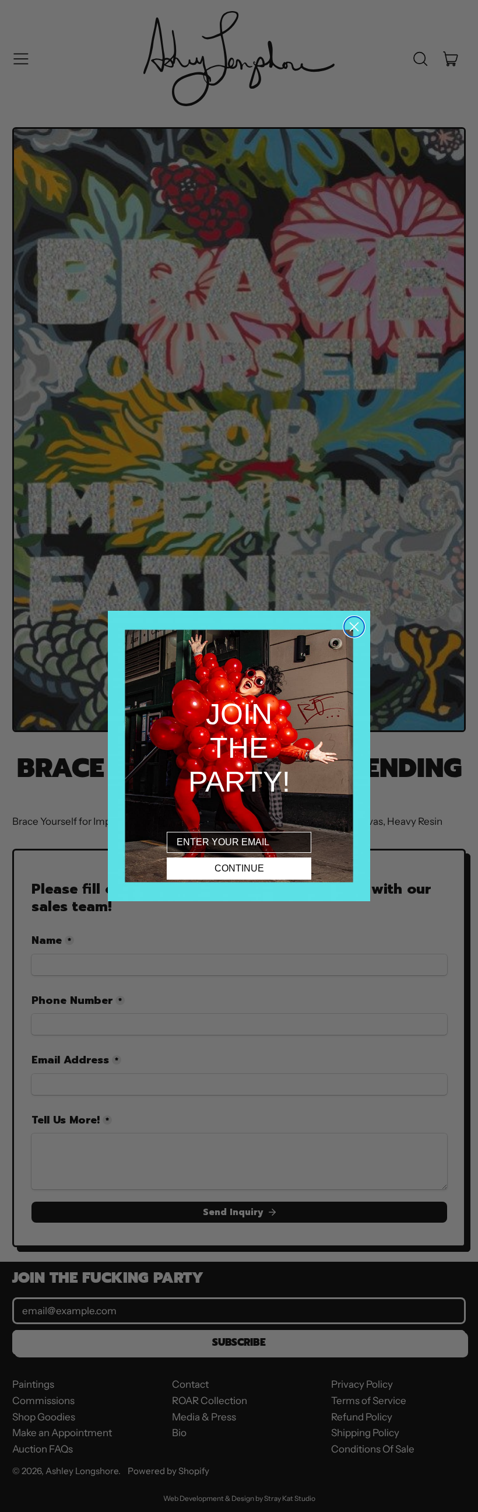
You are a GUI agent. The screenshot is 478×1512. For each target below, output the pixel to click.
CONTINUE (239, 868)
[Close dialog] (354, 627)
